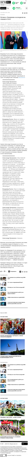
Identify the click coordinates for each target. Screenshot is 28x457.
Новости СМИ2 (3, 312)
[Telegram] (25, 13)
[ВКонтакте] (23, 13)
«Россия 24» (22, 77)
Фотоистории (4, 316)
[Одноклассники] (27, 13)
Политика (2, 14)
